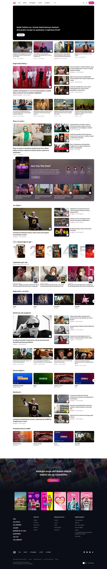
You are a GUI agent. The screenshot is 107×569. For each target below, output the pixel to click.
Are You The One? (41, 166)
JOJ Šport (47, 3)
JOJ (14, 519)
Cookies (30, 559)
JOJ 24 (40, 3)
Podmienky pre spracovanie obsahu (20, 559)
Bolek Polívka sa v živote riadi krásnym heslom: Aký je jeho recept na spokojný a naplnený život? (38, 28)
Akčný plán (77, 536)
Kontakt (56, 559)
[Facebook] (84, 552)
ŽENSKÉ (35, 520)
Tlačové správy (79, 520)
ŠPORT (56, 525)
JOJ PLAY (16, 522)
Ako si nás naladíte (79, 525)
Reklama (77, 522)
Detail (35, 177)
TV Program (32, 3)
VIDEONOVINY (57, 527)
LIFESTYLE (36, 517)
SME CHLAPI (36, 525)
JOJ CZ (15, 537)
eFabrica (30, 563)
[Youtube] (90, 552)
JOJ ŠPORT (17, 525)
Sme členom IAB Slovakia (48, 559)
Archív (24, 3)
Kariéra (77, 530)
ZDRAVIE (36, 527)
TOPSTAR (36, 522)
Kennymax (21, 563)
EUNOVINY (56, 530)
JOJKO (15, 528)
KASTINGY (17, 534)
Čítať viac (20, 35)
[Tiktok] (92, 552)
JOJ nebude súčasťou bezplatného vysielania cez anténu (83, 533)
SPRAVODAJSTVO (59, 517)
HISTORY (36, 530)
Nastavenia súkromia (38, 559)
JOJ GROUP (17, 540)
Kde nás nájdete (79, 527)
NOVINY (56, 520)
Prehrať (52, 480)
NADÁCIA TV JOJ (19, 531)
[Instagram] (87, 552)
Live (19, 3)
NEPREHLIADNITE (79, 517)
